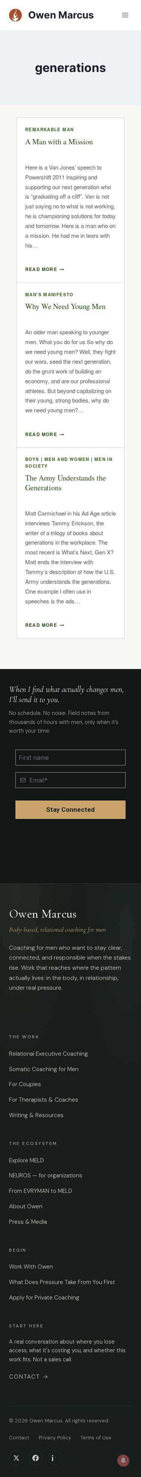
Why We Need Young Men (65, 306)
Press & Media (28, 1222)
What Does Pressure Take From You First (62, 1282)
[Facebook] (36, 1458)
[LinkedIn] (55, 1458)
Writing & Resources (36, 1115)
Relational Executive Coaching (48, 1054)
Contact (29, 1377)
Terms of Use (95, 1437)
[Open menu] (125, 15)
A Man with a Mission (59, 141)
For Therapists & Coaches (43, 1100)
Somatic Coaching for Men (44, 1069)
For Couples (25, 1084)
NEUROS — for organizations (45, 1175)
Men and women (66, 459)
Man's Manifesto (49, 294)
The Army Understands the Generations (65, 483)
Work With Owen (31, 1266)
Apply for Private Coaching (44, 1297)
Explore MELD (26, 1160)
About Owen (25, 1206)
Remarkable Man (49, 129)
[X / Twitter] (16, 1458)
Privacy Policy (55, 1437)
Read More (44, 269)
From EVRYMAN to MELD (40, 1191)
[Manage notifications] (123, 1460)
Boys (32, 459)
